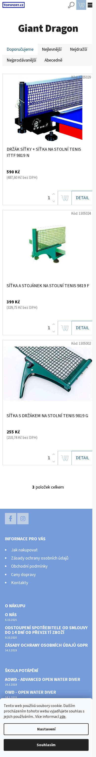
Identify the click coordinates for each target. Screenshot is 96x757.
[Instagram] (23, 518)
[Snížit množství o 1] (53, 201)
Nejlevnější (52, 49)
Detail (82, 198)
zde (62, 716)
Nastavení (46, 729)
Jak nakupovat (24, 550)
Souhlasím (46, 745)
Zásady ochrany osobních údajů (39, 558)
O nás (11, 614)
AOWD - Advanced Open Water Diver (42, 679)
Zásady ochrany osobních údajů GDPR (46, 645)
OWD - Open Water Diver (30, 692)
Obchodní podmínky (29, 566)
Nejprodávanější (21, 60)
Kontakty (19, 583)
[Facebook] (10, 518)
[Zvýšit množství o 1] (53, 194)
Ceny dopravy (23, 575)
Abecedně (53, 60)
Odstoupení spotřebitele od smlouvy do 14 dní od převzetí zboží (46, 630)
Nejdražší (78, 49)
